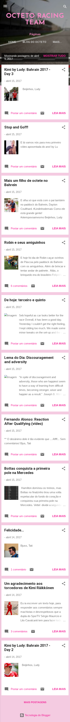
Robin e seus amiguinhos (24, 242)
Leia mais (59, 113)
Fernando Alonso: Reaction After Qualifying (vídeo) (26, 421)
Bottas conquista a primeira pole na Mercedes (27, 470)
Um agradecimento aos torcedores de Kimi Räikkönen (29, 585)
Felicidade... (14, 530)
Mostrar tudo (54, 55)
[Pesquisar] (65, 7)
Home (12, 42)
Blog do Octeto (34, 42)
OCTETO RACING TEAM (35, 19)
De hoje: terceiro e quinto (25, 300)
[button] (63, 70)
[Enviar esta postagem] (42, 114)
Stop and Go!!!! (16, 127)
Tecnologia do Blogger (37, 715)
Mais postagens (35, 702)
